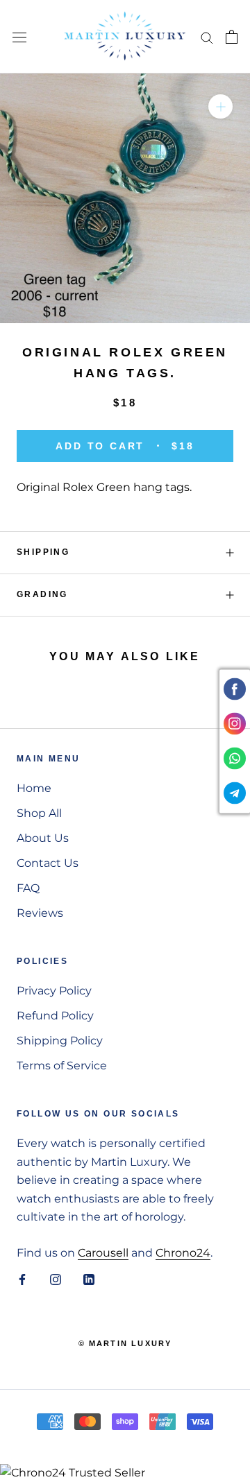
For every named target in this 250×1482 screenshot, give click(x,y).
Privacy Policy (54, 990)
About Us (43, 838)
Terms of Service (62, 1065)
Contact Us (47, 863)
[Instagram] (55, 1279)
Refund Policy (55, 1015)
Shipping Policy (60, 1040)
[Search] (207, 36)
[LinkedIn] (88, 1279)
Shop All (39, 813)
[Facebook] (22, 1279)
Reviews (40, 913)
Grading (42, 594)
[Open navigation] (19, 36)
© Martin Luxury (125, 1343)
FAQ (28, 888)
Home (34, 788)
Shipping (43, 552)
